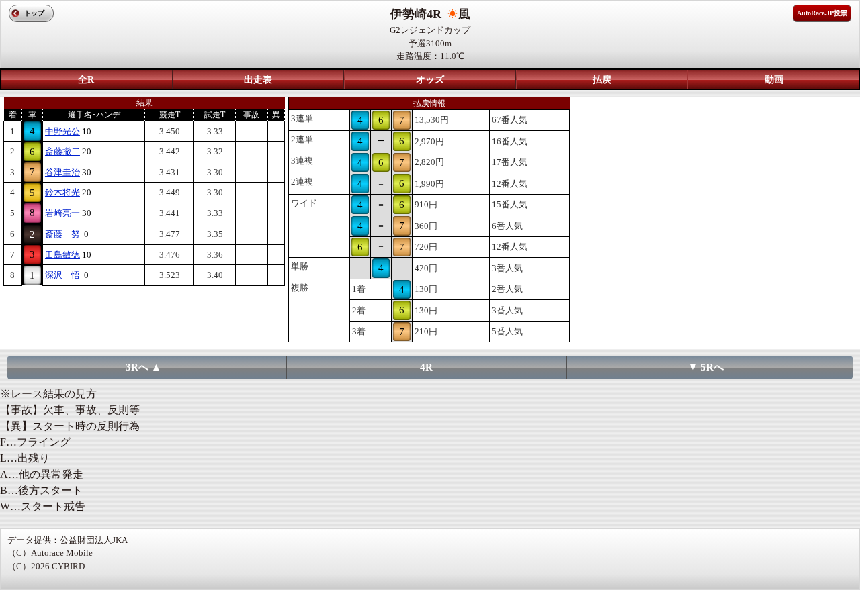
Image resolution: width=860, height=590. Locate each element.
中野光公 (62, 131)
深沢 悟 (62, 275)
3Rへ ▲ (143, 367)
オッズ (430, 80)
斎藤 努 (62, 234)
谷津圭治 (62, 172)
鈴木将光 (62, 192)
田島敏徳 (62, 255)
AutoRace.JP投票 (822, 13)
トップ (34, 13)
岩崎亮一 (62, 213)
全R (86, 80)
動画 (774, 80)
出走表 (258, 80)
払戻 (602, 80)
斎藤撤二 (62, 151)
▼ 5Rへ (706, 367)
